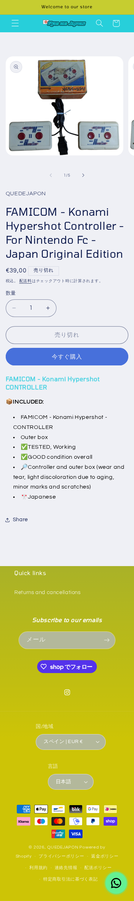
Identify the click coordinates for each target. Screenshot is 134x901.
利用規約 (38, 868)
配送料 (25, 281)
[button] (15, 23)
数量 (11, 293)
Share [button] (20, 519)
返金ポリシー (104, 856)
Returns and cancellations (47, 592)
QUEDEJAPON (62, 847)
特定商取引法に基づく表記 (70, 879)
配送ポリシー (97, 868)
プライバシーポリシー (61, 856)
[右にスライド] (83, 175)
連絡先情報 (66, 868)
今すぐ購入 (67, 357)
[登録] (106, 640)
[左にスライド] (51, 175)
